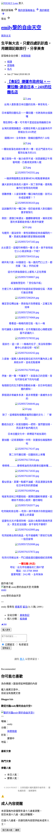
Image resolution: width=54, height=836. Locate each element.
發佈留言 (6, 648)
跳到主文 (6, 35)
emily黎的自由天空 (21, 27)
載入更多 (6, 630)
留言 (25, 607)
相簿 (9, 62)
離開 (17, 830)
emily (3, 590)
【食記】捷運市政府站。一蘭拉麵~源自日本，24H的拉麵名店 (29, 87)
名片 (9, 69)
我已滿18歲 (7, 830)
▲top (4, 624)
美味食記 (24, 615)
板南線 (23, 618)
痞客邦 (18, 607)
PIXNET (13, 787)
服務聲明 (32, 791)
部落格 (10, 65)
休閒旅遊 (26, 56)
